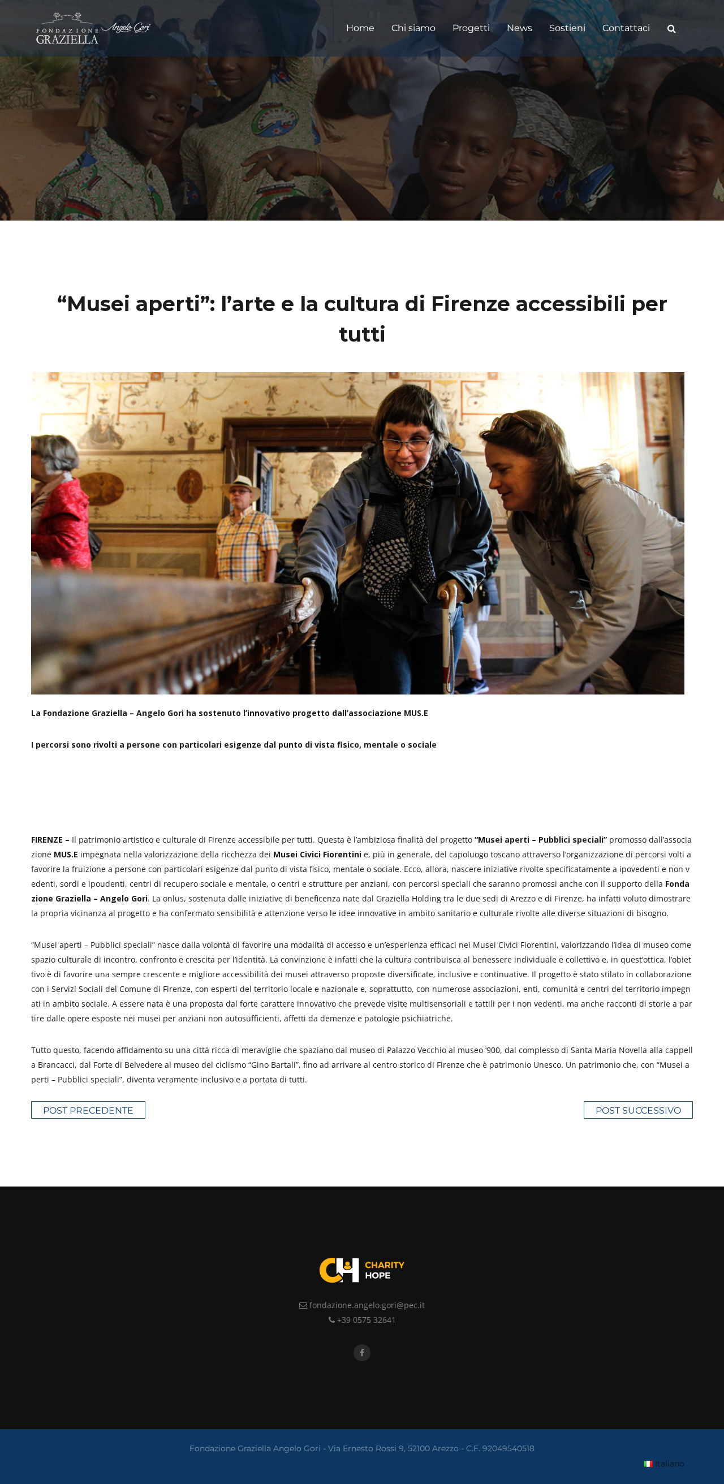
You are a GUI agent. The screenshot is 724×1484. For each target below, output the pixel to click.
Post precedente (88, 1110)
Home (360, 28)
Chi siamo (413, 28)
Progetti (471, 28)
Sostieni (567, 28)
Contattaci (626, 28)
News (519, 28)
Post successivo (638, 1110)
